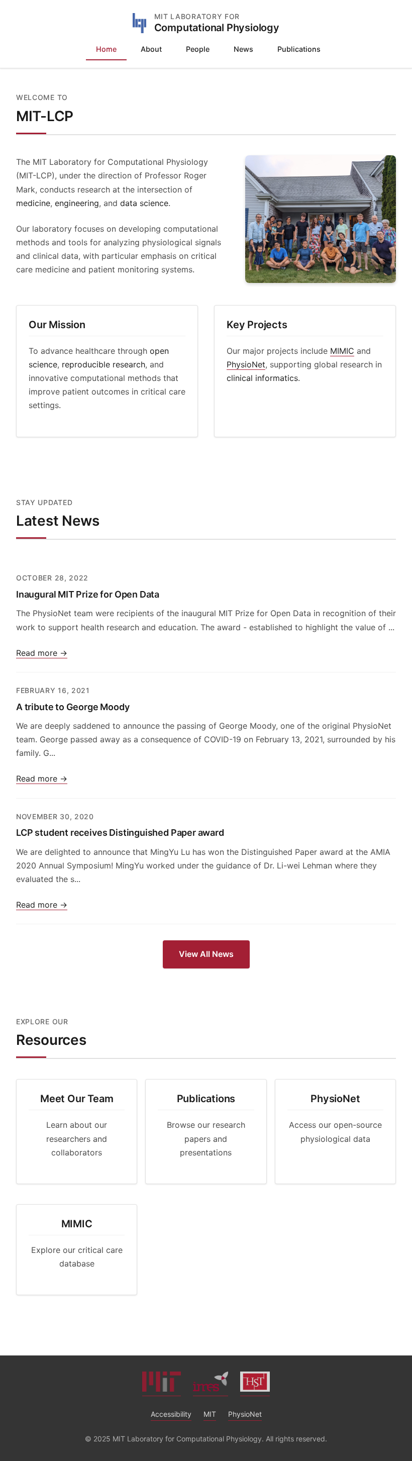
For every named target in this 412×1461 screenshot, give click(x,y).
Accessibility (171, 1414)
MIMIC (342, 351)
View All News (206, 954)
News (243, 49)
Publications (299, 49)
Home (106, 49)
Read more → (41, 653)
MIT (209, 1414)
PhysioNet (246, 364)
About (151, 49)
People (198, 49)
